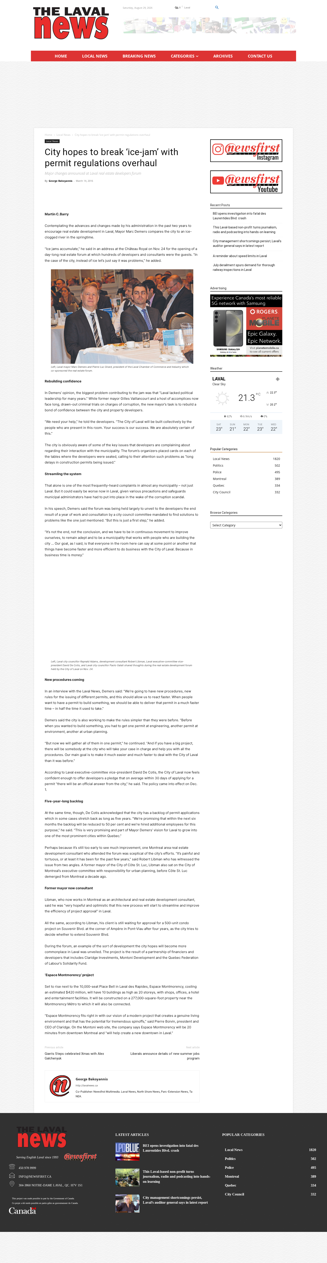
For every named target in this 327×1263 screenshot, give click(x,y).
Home (48, 135)
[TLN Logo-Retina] (71, 23)
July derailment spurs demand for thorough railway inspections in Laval (244, 267)
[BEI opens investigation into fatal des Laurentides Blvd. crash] (127, 1152)
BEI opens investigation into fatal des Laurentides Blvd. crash (239, 216)
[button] (216, 7)
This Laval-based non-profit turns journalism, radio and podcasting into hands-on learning (245, 230)
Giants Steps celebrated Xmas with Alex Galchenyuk (74, 1056)
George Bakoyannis (60, 180)
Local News (64, 135)
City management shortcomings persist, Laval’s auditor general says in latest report (247, 243)
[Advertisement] (163, 95)
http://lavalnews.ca (87, 1085)
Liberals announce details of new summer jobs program (165, 1056)
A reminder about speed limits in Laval (240, 256)
